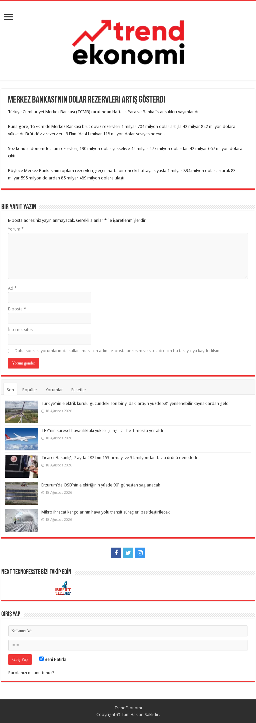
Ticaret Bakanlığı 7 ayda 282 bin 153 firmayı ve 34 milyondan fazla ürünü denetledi (119, 457)
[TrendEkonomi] (128, 39)
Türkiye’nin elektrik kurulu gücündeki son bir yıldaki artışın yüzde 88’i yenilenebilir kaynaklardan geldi (135, 403)
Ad (12, 288)
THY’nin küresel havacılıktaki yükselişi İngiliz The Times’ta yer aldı (102, 430)
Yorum (16, 229)
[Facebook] (116, 553)
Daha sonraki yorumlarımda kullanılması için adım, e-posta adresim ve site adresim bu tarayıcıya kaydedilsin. (117, 350)
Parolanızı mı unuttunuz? (31, 672)
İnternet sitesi (21, 329)
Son (10, 389)
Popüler (29, 389)
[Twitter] (128, 553)
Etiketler (78, 389)
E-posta (17, 308)
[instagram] (140, 553)
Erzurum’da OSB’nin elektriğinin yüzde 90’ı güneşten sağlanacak (100, 484)
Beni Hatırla (55, 659)
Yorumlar (54, 389)
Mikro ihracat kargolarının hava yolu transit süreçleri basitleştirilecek (105, 512)
